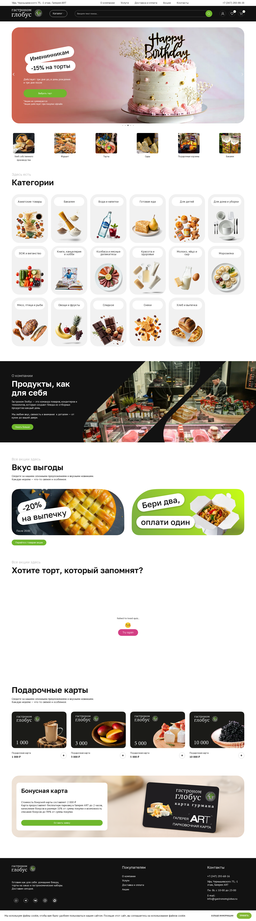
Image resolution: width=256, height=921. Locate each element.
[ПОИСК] (208, 13)
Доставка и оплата (133, 885)
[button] (13, 74)
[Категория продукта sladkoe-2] (108, 322)
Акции (125, 889)
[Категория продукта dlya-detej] (187, 218)
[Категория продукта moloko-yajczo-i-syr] (187, 270)
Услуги (125, 880)
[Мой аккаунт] (222, 14)
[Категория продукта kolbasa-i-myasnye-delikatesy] (108, 270)
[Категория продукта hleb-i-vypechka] (187, 322)
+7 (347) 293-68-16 (233, 2)
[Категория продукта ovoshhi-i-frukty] (69, 322)
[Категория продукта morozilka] (226, 270)
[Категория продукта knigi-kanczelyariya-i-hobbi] (69, 270)
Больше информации (222, 915)
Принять (244, 915)
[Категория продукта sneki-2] (147, 322)
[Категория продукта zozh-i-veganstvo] (30, 270)
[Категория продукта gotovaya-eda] (147, 218)
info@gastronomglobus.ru (222, 898)
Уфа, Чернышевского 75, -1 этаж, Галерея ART (222, 883)
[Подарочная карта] (39, 730)
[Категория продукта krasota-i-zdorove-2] (147, 270)
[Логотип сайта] (27, 13)
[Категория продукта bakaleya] (69, 218)
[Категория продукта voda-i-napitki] (108, 218)
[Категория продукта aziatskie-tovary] (30, 218)
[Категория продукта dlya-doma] (226, 218)
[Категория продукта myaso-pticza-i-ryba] (30, 322)
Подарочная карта (21, 752)
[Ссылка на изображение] (24, 868)
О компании (129, 876)
